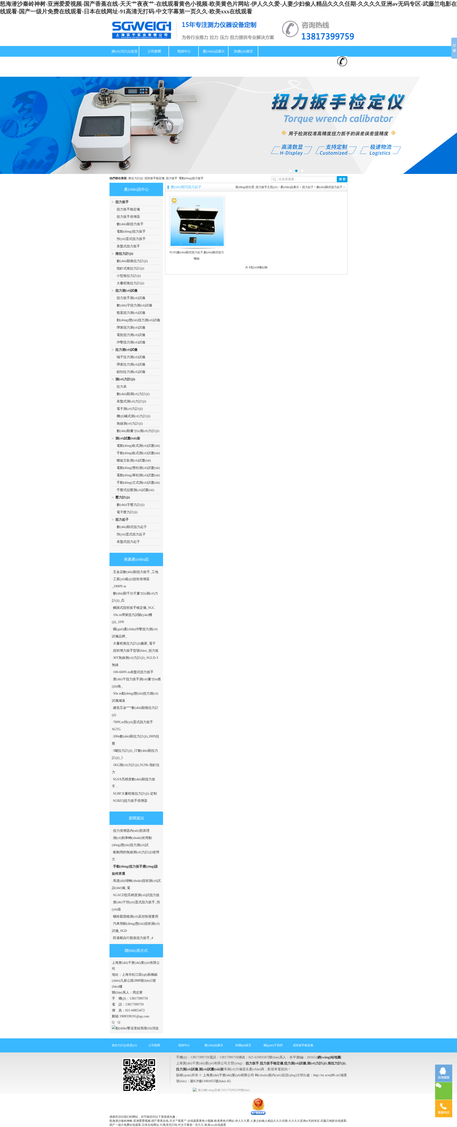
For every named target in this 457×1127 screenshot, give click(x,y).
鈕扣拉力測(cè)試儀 (131, 372)
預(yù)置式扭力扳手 (131, 239)
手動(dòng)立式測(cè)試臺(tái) (138, 482)
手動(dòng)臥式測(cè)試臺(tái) (138, 453)
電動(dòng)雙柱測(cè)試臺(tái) (138, 468)
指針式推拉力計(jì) (130, 268)
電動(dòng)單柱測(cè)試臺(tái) (138, 475)
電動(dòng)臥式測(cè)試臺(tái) (138, 445)
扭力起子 (122, 519)
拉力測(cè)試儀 (126, 349)
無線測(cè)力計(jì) (130, 423)
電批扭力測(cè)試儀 (131, 335)
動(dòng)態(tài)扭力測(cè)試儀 (138, 320)
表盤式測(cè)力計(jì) (131, 401)
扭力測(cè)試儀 (126, 290)
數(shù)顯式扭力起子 (132, 527)
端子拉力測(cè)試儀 (131, 357)
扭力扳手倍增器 (128, 216)
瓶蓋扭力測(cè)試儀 (131, 313)
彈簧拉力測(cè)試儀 (131, 364)
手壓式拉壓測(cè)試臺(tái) (135, 490)
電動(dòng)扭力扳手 (191, 178)
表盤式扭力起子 (128, 541)
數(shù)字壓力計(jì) (130, 505)
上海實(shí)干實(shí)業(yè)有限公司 (228, 1075)
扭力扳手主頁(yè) (266, 187)
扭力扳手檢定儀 (128, 209)
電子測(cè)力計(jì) (130, 409)
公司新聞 (154, 51)
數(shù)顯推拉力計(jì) (132, 261)
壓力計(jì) (122, 497)
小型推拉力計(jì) (129, 276)
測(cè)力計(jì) (125, 379)
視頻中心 (184, 51)
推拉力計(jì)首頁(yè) (124, 1045)
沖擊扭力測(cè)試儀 (131, 342)
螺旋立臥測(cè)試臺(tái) (134, 460)
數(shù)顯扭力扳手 (130, 224)
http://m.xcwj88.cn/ (326, 1075)
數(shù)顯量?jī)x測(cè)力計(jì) (138, 431)
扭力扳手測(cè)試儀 (131, 298)
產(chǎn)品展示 (214, 51)
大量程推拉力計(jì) (130, 283)
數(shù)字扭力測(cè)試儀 (134, 305)
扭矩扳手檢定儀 (124, 62)
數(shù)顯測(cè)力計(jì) (133, 394)
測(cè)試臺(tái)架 (127, 438)
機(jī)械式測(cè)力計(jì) (133, 416)
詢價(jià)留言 (243, 51)
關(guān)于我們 (154, 62)
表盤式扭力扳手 (128, 246)
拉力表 (122, 386)
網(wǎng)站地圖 (329, 1057)
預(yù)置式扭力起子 (131, 534)
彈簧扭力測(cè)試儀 (131, 327)
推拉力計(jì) (184, 62)
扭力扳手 (172, 178)
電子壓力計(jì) (127, 512)
